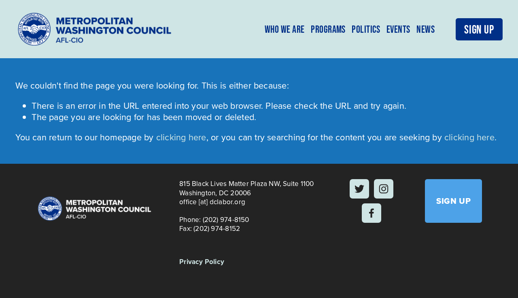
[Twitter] (359, 189)
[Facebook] (371, 213)
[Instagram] (383, 189)
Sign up (479, 29)
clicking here (181, 137)
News (425, 29)
